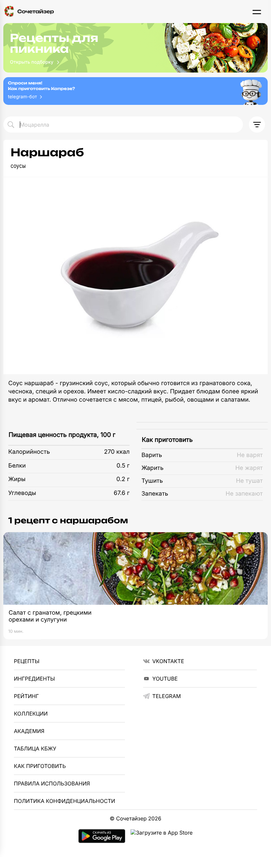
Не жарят (249, 468)
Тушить (152, 480)
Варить (151, 455)
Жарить (152, 468)
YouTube (165, 678)
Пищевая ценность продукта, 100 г (62, 435)
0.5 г (123, 465)
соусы (18, 166)
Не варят (250, 455)
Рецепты (26, 661)
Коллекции (31, 713)
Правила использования (52, 783)
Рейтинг (26, 696)
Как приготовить (167, 440)
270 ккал (117, 451)
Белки (17, 465)
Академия (29, 731)
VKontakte (168, 661)
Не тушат (249, 480)
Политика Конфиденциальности (64, 801)
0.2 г (123, 479)
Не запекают (244, 493)
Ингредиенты (34, 678)
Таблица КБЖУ (35, 748)
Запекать (154, 493)
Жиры (16, 479)
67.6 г (122, 493)
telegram (166, 696)
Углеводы (22, 493)
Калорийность (29, 451)
